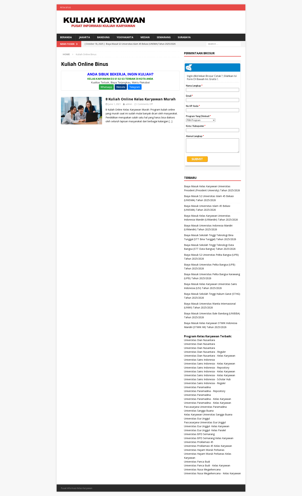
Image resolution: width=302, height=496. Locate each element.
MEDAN (145, 37)
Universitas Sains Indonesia (199, 359)
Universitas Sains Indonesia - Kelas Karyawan (209, 363)
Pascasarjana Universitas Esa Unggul (205, 422)
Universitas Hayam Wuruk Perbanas (204, 450)
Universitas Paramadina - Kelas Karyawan (207, 399)
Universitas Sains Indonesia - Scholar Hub (207, 379)
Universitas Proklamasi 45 (198, 442)
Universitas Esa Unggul (197, 418)
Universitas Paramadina (197, 387)
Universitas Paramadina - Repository (204, 391)
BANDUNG (103, 37)
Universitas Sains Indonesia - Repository (206, 367)
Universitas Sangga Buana (199, 410)
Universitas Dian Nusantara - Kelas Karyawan (209, 355)
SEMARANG (164, 37)
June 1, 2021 (114, 104)
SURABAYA (184, 37)
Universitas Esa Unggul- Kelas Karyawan (206, 426)
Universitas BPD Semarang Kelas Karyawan (208, 438)
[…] (170, 121)
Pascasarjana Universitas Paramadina (205, 406)
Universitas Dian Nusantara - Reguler (205, 351)
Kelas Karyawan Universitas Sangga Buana (208, 414)
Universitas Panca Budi (197, 461)
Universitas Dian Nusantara (199, 340)
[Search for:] (223, 44)
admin (128, 104)
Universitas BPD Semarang (199, 434)
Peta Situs (65, 7)
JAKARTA (84, 37)
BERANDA (66, 37)
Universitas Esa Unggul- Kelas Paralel (205, 430)
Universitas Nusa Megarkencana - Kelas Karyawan (212, 473)
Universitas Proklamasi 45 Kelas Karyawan (208, 445)
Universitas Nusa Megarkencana (202, 469)
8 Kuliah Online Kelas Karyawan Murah (141, 99)
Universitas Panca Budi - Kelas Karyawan (207, 465)
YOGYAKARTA (125, 37)
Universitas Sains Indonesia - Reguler (205, 383)
